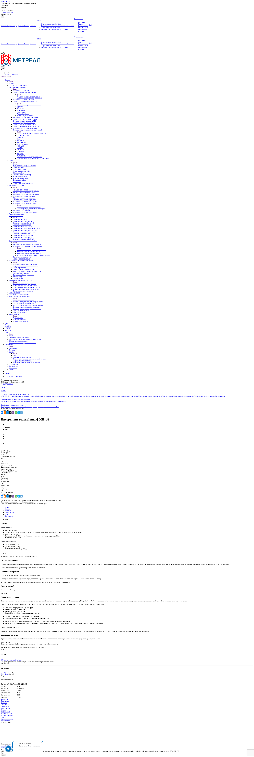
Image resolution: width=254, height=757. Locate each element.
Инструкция (5, 672)
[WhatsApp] (16, 412)
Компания (4, 699)
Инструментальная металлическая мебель (27, 244)
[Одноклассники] (5, 412)
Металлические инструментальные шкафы (31, 250)
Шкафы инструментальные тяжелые (13, 407)
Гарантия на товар (7, 719)
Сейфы (15, 164)
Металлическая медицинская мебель (25, 264)
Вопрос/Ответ (5, 721)
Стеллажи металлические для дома (28, 96)
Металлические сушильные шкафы (28, 207)
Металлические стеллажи (21, 90)
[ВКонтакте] (2, 412)
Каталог (11, 83)
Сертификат (5, 674)
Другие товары (18, 318)
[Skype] (18, 412)
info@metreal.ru (8, 384)
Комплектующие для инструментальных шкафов (42, 407)
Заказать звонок (6, 76)
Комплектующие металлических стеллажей (31, 133)
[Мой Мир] (7, 412)
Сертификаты (5, 704)
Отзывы (3, 710)
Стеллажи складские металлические (29, 105)
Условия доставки (7, 715)
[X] (10, 412)
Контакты (4, 703)
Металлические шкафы (20, 189)
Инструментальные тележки (39, 401)
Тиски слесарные (167, 396)
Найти (3, 755)
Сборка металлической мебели (11, 660)
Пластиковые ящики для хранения (24, 284)
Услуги (11, 336)
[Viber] (13, 412)
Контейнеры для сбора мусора (183, 396)
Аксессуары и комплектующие (23, 300)
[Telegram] (21, 412)
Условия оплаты (6, 713)
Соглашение (5, 706)
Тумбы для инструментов (57, 401)
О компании (13, 348)
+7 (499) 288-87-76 (7, 12)
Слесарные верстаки (20, 219)
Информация (5, 712)
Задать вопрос (5, 708)
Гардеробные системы (64, 396)
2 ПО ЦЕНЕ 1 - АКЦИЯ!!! (10, 396)
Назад (11, 81)
